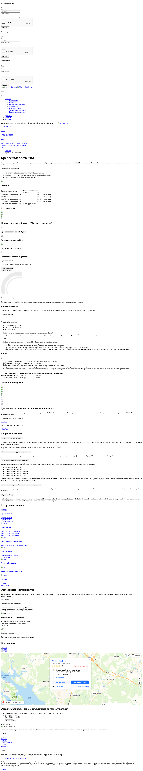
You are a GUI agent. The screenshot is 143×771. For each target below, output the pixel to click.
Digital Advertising (7, 495)
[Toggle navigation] (2, 87)
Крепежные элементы (17, 112)
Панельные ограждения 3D (10, 555)
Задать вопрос (6, 270)
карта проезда (64, 123)
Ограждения (13, 106)
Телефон (4, 422)
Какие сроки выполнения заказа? (12, 438)
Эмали (11, 114)
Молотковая (5, 585)
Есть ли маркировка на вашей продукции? (15, 460)
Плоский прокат (15, 108)
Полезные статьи (7, 742)
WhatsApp (4, 429)
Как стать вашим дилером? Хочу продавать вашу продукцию (21, 485)
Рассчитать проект (8, 268)
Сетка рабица (5, 557)
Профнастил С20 (7, 520)
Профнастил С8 (6, 518)
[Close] (2, 7)
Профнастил (13, 101)
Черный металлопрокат (17, 110)
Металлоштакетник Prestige (10, 531)
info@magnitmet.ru (19, 758)
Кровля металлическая (17, 104)
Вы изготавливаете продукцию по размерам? (16, 452)
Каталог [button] (8, 99)
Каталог (8, 151)
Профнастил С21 (7, 521)
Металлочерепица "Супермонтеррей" (14, 545)
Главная (3, 737)
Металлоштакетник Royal (10, 535)
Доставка (8, 116)
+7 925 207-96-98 (7, 127)
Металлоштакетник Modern (10, 533)
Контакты (8, 119)
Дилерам (8, 118)
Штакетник (13, 102)
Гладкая (3, 583)
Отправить (5, 27)
